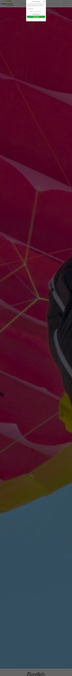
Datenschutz (34, 19)
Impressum (39, 19)
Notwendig (30, 8)
